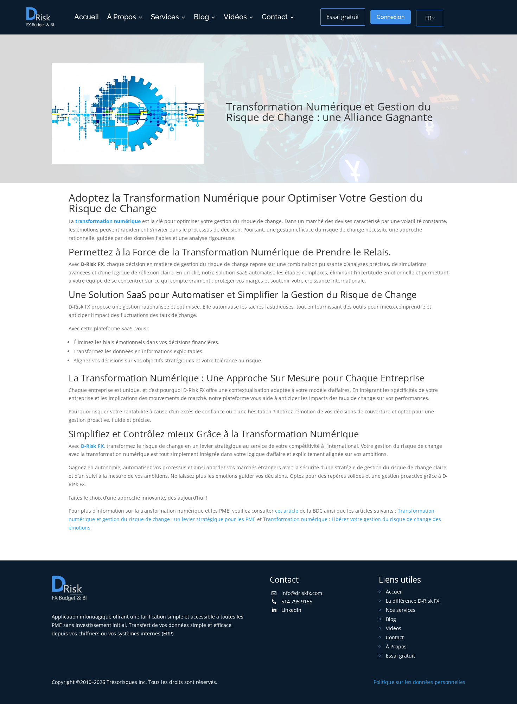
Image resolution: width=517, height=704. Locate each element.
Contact (275, 17)
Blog (201, 17)
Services (165, 17)
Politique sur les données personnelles (419, 682)
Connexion (390, 17)
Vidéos (235, 17)
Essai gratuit (342, 17)
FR (428, 18)
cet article (286, 510)
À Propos (121, 17)
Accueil (86, 17)
